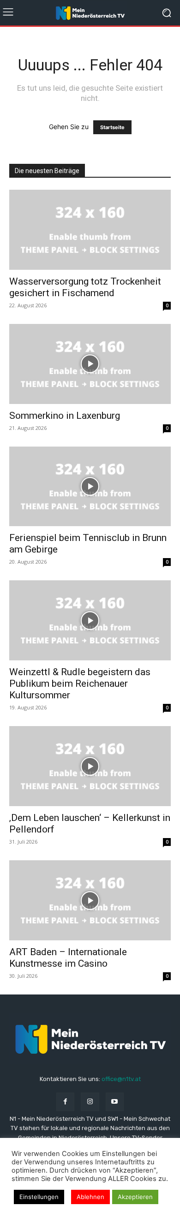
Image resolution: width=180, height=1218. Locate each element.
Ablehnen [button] (90, 1196)
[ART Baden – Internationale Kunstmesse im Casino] (90, 900)
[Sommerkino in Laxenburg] (90, 364)
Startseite (112, 127)
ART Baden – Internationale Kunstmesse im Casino (68, 957)
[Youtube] (115, 1102)
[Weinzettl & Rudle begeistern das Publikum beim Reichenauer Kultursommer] (90, 620)
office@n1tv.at (121, 1078)
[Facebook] (65, 1102)
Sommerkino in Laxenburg (64, 415)
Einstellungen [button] (39, 1196)
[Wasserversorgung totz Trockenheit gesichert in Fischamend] (90, 230)
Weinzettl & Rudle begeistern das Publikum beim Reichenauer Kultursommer (79, 683)
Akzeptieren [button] (135, 1196)
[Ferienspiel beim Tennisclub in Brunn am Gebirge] (90, 487)
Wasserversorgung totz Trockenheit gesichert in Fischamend (85, 287)
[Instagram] (90, 1102)
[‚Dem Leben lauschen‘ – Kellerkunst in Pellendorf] (90, 766)
